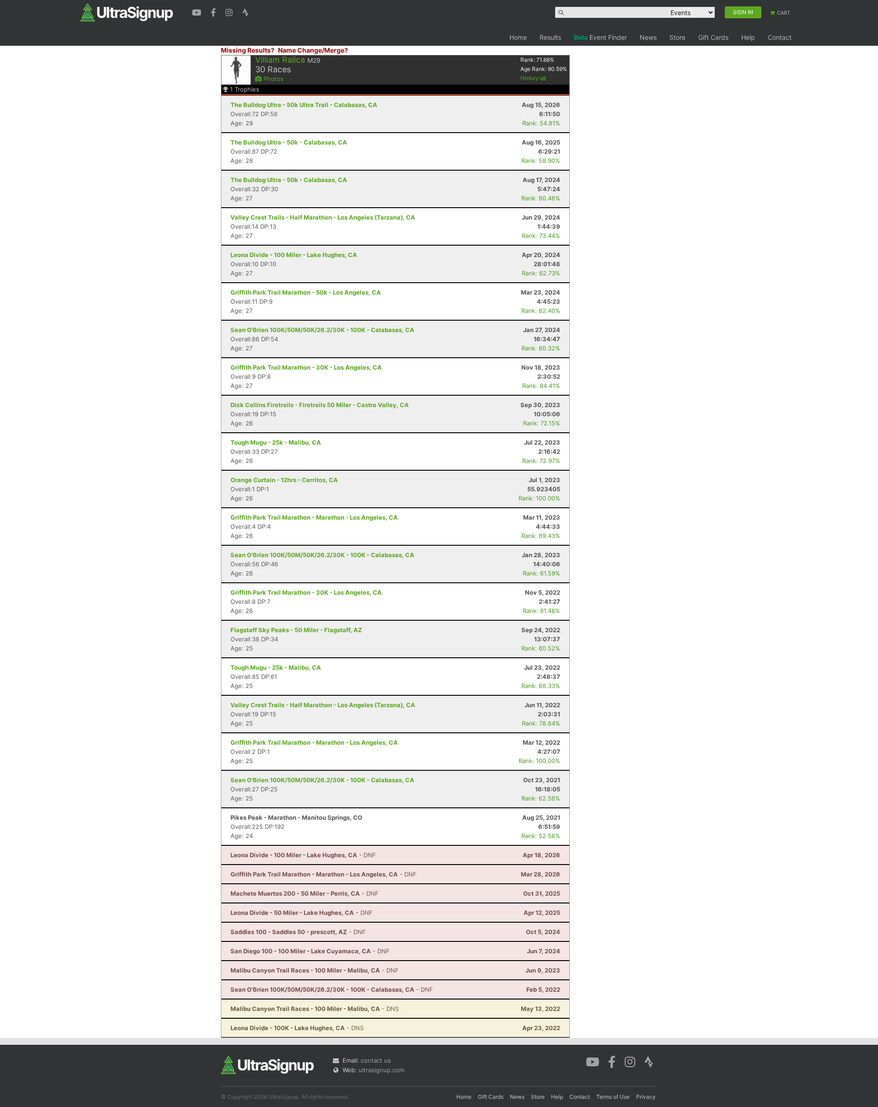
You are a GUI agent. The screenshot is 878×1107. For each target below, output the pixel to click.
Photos (273, 78)
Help (748, 37)
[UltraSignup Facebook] (214, 11)
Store (677, 37)
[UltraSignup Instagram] (230, 11)
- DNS (314, 1008)
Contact (780, 37)
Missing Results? (247, 50)
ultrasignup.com (381, 1070)
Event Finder (600, 37)
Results (550, 37)
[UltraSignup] (126, 12)
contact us (376, 1060)
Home (518, 37)
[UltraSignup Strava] (245, 11)
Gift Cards (713, 37)
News (648, 37)
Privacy (646, 1096)
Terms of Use (613, 1096)
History (530, 78)
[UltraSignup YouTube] (197, 11)
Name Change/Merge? (313, 50)
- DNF (303, 855)
